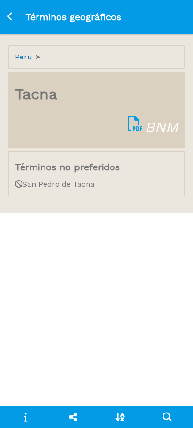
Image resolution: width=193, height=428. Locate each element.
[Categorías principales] (73, 417)
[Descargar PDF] (135, 127)
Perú (25, 56)
